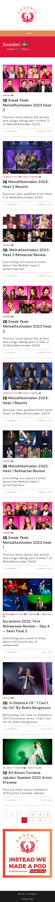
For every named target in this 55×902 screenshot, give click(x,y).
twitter (21, 894)
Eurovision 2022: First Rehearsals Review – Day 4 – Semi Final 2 (26, 626)
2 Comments (11, 131)
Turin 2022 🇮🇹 (34, 768)
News (25, 177)
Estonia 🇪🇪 (21, 614)
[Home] (3, 49)
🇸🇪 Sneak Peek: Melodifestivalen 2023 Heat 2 (27, 326)
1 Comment (10, 353)
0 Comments (11, 204)
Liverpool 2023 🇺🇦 (12, 177)
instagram (32, 894)
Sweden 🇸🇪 (8, 95)
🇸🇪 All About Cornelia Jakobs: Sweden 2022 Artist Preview (27, 777)
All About (8, 768)
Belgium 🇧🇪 (8, 614)
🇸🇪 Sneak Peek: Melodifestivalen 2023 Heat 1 (27, 542)
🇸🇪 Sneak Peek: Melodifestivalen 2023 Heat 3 (27, 105)
